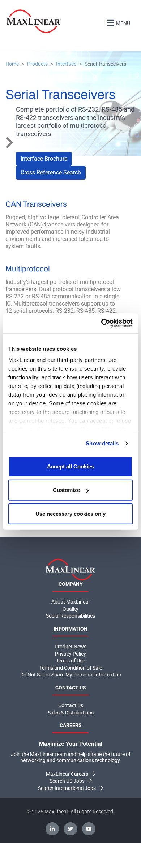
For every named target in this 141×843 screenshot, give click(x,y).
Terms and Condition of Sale (70, 668)
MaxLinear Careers (67, 774)
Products (37, 64)
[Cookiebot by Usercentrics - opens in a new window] (101, 323)
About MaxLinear (70, 602)
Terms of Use (70, 660)
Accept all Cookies (70, 466)
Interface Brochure (44, 158)
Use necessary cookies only (70, 513)
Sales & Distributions (71, 713)
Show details (102, 443)
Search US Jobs (68, 781)
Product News (70, 646)
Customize (66, 490)
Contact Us (70, 705)
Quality (70, 609)
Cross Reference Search (51, 172)
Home (12, 64)
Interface (66, 64)
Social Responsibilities (70, 616)
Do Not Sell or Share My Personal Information (70, 675)
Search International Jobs (67, 788)
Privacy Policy (70, 654)
